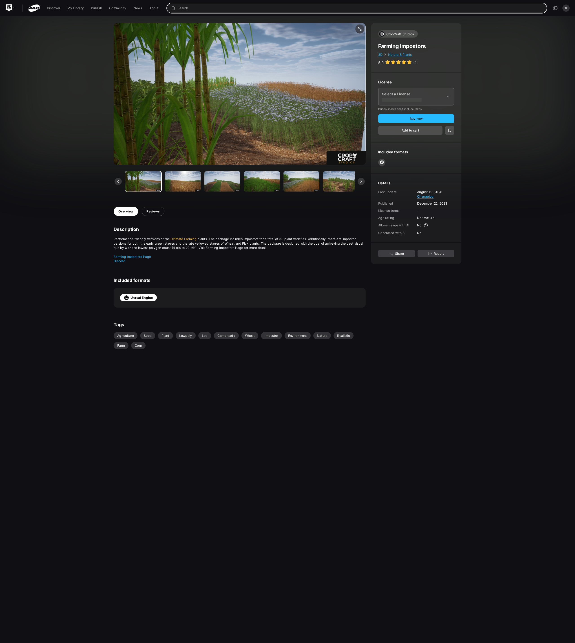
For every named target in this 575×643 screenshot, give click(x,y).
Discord (119, 261)
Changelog (425, 196)
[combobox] (359, 8)
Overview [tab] (125, 211)
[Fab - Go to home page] (34, 8)
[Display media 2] (222, 181)
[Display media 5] (341, 181)
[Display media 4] (301, 181)
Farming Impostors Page (132, 257)
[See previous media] (118, 181)
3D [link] (380, 54)
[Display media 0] (143, 181)
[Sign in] (566, 8)
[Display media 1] (183, 181)
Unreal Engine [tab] (141, 297)
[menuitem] (53, 8)
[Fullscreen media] (359, 29)
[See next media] (361, 181)
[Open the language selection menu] (555, 8)
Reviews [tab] (153, 211)
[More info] (426, 225)
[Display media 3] (262, 181)
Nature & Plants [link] (400, 54)
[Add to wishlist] (449, 130)
